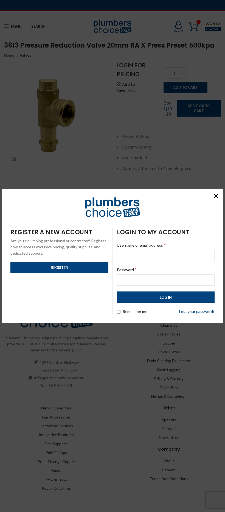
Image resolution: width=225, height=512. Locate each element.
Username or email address (141, 244)
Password (127, 269)
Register (59, 267)
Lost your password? (197, 311)
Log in (166, 297)
